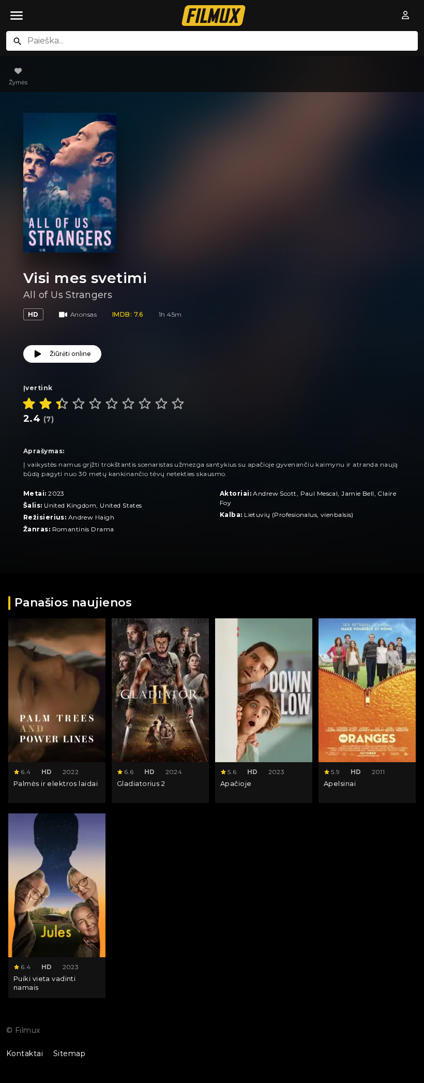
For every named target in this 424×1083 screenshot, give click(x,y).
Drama (102, 529)
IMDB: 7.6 (127, 314)
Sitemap (69, 1053)
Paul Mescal (319, 493)
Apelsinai (340, 783)
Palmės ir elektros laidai (55, 783)
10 (178, 403)
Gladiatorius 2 (141, 783)
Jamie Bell (357, 493)
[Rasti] (17, 41)
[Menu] (16, 15)
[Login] (406, 15)
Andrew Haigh (91, 517)
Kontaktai (24, 1053)
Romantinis (70, 529)
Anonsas (83, 314)
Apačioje (236, 783)
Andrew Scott (274, 493)
